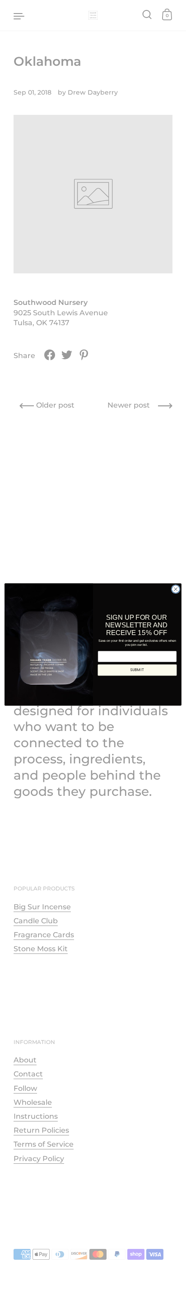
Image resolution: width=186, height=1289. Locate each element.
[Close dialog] (176, 589)
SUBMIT (137, 669)
